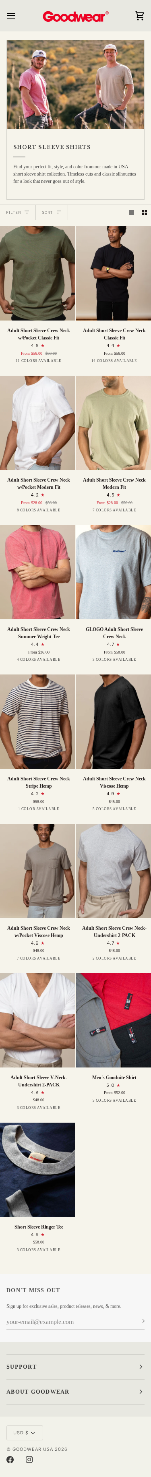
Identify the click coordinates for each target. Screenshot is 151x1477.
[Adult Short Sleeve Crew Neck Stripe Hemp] (37, 721)
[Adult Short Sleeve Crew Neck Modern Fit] (113, 423)
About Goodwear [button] (38, 1392)
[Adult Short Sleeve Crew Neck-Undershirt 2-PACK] (113, 871)
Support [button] (21, 1367)
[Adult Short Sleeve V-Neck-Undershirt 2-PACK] (37, 1020)
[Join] (138, 1321)
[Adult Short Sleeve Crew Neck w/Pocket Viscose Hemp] (37, 871)
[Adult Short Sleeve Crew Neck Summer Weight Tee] (37, 572)
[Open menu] (18, 15)
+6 (71, 363)
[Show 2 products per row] (144, 212)
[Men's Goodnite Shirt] (113, 1020)
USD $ (21, 1433)
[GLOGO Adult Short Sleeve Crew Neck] (113, 572)
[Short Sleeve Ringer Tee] (37, 1170)
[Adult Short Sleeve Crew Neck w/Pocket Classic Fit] (37, 273)
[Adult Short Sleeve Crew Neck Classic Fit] (113, 273)
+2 (147, 512)
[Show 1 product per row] (131, 212)
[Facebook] (10, 1459)
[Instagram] (29, 1459)
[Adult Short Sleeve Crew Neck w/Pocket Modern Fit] (37, 423)
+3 (71, 512)
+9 (147, 363)
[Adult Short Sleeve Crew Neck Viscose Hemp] (113, 721)
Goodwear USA (32, 1449)
